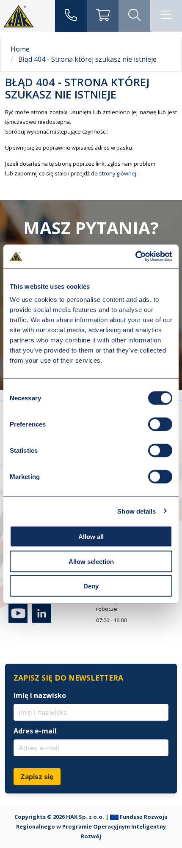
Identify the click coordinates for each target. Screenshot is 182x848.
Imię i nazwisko (40, 695)
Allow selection (91, 561)
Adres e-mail (35, 731)
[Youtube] (18, 620)
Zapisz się (37, 776)
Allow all (91, 536)
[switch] (160, 424)
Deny (91, 586)
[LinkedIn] (40, 620)
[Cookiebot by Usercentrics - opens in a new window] (135, 256)
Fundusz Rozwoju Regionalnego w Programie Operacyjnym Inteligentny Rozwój (92, 826)
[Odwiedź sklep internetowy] (103, 16)
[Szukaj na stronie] (134, 16)
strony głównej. (118, 173)
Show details (136, 510)
